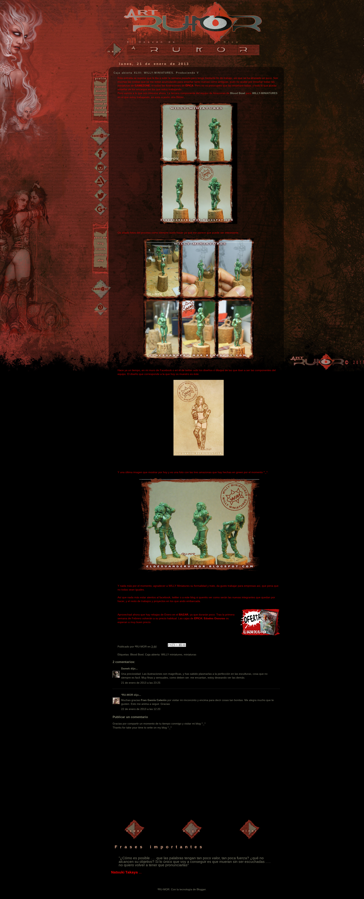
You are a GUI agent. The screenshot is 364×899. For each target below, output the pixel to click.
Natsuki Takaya (124, 872)
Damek (125, 668)
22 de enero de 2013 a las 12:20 (140, 708)
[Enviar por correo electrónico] (170, 645)
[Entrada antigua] (250, 839)
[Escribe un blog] (173, 645)
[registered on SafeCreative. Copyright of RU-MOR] (101, 309)
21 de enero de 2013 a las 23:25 (140, 682)
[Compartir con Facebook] (180, 645)
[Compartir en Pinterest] (184, 645)
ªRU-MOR (127, 694)
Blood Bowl (237, 93)
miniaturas (190, 654)
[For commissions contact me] (101, 289)
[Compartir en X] (177, 645)
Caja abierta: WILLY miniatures (163, 654)
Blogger (201, 889)
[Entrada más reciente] (135, 839)
